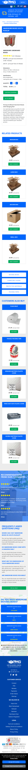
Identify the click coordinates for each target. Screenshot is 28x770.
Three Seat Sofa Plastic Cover (14, 404)
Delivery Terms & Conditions (14, 726)
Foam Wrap (14, 306)
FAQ (14, 686)
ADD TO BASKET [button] (14, 164)
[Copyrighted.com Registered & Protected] (14, 740)
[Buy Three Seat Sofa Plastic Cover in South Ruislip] (14, 416)
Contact (14, 683)
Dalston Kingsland (14, 717)
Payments (14, 691)
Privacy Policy (14, 758)
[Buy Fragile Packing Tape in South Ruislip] (14, 351)
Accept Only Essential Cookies (14, 766)
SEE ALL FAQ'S (14, 588)
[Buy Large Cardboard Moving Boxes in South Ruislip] (14, 184)
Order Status (14, 694)
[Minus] (11, 83)
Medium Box (14, 139)
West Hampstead (14, 706)
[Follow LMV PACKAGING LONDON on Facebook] (10, 675)
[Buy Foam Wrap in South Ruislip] (14, 319)
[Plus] (17, 83)
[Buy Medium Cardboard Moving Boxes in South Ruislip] (14, 151)
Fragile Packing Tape (14, 339)
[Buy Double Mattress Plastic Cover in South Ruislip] (14, 449)
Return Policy (14, 729)
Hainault (14, 709)
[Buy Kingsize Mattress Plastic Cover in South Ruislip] (14, 384)
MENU (23, 2)
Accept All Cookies (14, 762)
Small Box (14, 237)
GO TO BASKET (9, 98)
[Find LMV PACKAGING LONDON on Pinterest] (16, 675)
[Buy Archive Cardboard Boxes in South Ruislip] (14, 216)
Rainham (14, 711)
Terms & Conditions (14, 724)
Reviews (14, 688)
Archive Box (14, 204)
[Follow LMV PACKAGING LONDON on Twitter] (13, 675)
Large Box (14, 172)
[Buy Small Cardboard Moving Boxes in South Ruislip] (14, 249)
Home (3, 21)
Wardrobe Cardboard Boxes (10, 23)
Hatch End (14, 703)
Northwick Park (14, 714)
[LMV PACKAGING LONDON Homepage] (9, 2)
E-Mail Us (14, 670)
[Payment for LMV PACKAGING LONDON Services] (14, 743)
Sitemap (14, 696)
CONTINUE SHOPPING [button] (10, 92)
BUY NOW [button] (14, 331)
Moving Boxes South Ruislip (13, 21)
